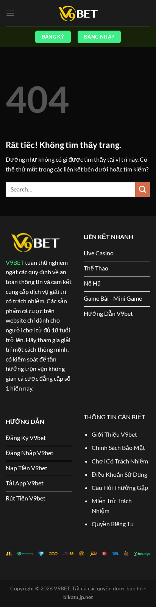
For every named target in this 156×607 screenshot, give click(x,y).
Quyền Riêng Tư (113, 523)
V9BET (15, 262)
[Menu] (10, 13)
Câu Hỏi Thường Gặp (120, 487)
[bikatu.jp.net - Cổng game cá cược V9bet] (78, 13)
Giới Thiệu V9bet (114, 434)
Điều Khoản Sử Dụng (119, 474)
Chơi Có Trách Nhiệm (120, 461)
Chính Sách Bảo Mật (118, 447)
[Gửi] (142, 189)
